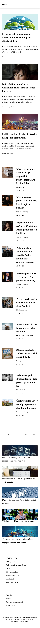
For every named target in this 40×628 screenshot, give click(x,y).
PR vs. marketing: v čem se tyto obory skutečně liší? (26, 302)
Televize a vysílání (8, 107)
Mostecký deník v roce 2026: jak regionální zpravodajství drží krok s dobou (25, 176)
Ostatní (4, 57)
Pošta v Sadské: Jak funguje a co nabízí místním (26, 328)
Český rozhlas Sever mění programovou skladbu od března (27, 404)
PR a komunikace (7, 153)
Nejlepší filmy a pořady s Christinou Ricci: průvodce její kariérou (18, 88)
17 (26, 435)
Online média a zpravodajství (25, 262)
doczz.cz (5, 4)
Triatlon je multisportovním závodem (18, 521)
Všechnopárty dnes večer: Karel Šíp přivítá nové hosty (26, 277)
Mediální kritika (21, 390)
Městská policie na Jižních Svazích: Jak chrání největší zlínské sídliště (17, 37)
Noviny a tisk (20, 187)
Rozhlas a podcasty (22, 211)
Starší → (35, 435)
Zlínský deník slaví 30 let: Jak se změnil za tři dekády (27, 353)
